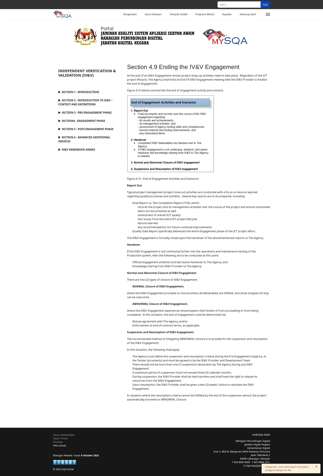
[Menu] (268, 14)
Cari (265, 4)
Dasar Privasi (60, 438)
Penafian (58, 442)
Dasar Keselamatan (64, 434)
